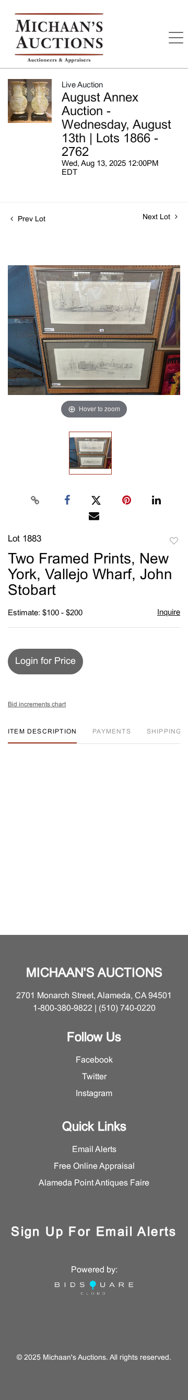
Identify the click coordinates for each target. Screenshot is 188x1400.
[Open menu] (176, 37)
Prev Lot (30, 219)
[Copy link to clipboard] (35, 500)
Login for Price (45, 661)
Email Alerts (94, 1150)
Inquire (168, 612)
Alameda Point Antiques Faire (94, 1183)
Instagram (94, 1094)
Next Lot (157, 217)
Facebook (94, 1060)
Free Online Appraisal (94, 1166)
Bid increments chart (37, 705)
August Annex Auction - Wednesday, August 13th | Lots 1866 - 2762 (116, 126)
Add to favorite (174, 541)
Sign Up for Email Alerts (94, 1232)
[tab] (42, 735)
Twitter (94, 1077)
